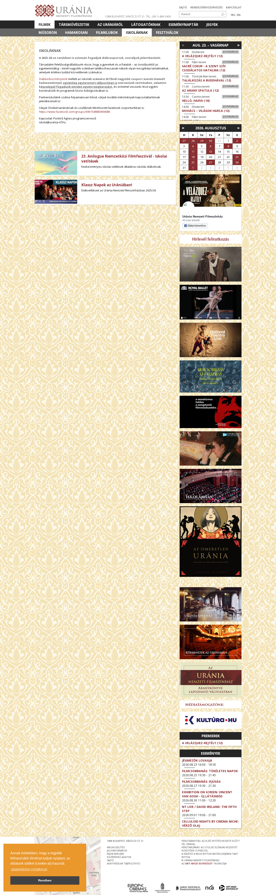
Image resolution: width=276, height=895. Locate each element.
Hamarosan (76, 32)
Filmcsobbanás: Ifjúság (201, 781)
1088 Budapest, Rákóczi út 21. (125, 16)
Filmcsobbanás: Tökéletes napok (210, 771)
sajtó (110, 860)
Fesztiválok (167, 32)
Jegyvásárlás (230, 51)
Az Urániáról (110, 24)
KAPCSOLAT (234, 7)
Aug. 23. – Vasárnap (211, 45)
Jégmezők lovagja (197, 760)
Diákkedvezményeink (53, 79)
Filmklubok (107, 32)
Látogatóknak (145, 24)
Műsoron (48, 32)
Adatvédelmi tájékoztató (123, 863)
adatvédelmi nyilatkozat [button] (29, 869)
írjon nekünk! (115, 853)
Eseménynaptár (183, 24)
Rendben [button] (45, 880)
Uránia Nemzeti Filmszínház (202, 216)
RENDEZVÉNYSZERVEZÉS (206, 7)
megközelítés (116, 847)
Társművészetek (74, 24)
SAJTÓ (183, 7)
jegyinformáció (117, 850)
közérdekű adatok (119, 857)
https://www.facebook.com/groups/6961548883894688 (74, 112)
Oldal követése (197, 225)
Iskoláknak (137, 32)
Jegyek (212, 24)
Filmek (44, 24)
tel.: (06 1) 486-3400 (158, 16)
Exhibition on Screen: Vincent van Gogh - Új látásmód (207, 794)
